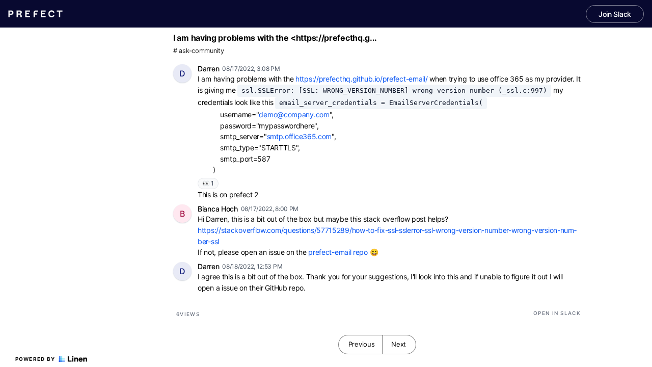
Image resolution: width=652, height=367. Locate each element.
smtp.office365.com (299, 136)
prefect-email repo (338, 252)
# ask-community (198, 51)
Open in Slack (557, 313)
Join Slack (615, 14)
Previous (361, 344)
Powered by (35, 359)
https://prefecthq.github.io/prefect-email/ (361, 78)
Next (398, 344)
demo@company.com (294, 114)
